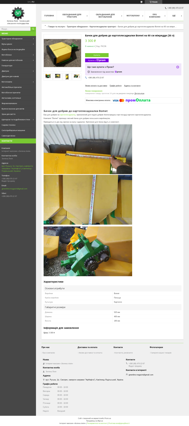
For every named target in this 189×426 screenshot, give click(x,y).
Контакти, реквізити (124, 352)
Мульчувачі (7, 44)
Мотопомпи (7, 81)
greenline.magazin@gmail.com (14, 188)
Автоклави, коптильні (11, 98)
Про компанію (154, 15)
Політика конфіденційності (119, 423)
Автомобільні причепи (12, 87)
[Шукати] (33, 29)
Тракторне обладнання (12, 38)
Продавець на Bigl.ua (94, 421)
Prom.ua (108, 418)
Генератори (7, 65)
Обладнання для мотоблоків (105, 15)
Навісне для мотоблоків (12, 60)
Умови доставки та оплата (90, 352)
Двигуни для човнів (10, 76)
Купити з (92, 60)
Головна (49, 16)
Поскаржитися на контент (97, 423)
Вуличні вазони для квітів (13, 108)
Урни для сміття (8, 114)
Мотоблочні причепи (11, 92)
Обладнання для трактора (71, 15)
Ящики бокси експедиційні (13, 49)
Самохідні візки (8, 135)
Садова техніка (8, 125)
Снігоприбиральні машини (13, 130)
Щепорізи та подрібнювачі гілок (16, 119)
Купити (97, 55)
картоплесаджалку (68, 115)
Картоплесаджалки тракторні (103, 26)
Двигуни (5, 71)
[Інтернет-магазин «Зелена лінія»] (18, 13)
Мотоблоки (7, 55)
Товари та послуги (56, 26)
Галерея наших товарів (161, 352)
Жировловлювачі (9, 103)
